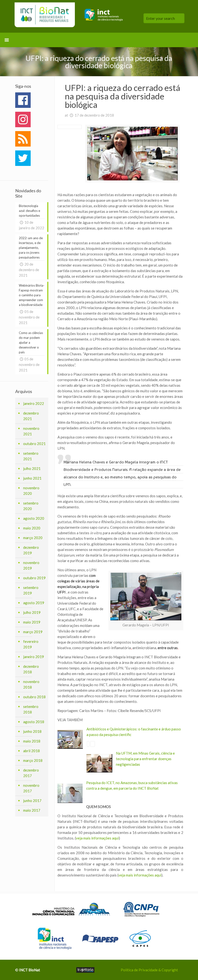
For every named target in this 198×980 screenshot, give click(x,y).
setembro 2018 (30, 709)
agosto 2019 (33, 603)
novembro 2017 (31, 788)
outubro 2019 (34, 578)
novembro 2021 (31, 431)
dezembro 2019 (31, 550)
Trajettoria (85, 970)
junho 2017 (32, 800)
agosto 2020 (33, 518)
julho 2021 (32, 468)
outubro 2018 (34, 697)
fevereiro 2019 (30, 644)
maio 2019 (31, 622)
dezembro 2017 (31, 773)
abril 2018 (31, 751)
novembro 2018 (31, 684)
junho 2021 (32, 478)
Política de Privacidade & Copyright (149, 970)
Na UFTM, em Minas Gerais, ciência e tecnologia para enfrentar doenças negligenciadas (145, 758)
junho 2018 (32, 731)
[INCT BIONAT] (70, 16)
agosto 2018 (33, 722)
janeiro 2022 (33, 403)
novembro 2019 (31, 565)
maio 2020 (31, 528)
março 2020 (32, 537)
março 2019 (32, 632)
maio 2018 (31, 741)
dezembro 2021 (31, 416)
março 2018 (32, 760)
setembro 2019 (30, 590)
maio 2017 (31, 810)
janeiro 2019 (33, 656)
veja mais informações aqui (97, 838)
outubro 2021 (34, 443)
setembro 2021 (30, 456)
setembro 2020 (30, 506)
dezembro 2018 (31, 669)
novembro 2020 (31, 491)
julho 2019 (32, 612)
